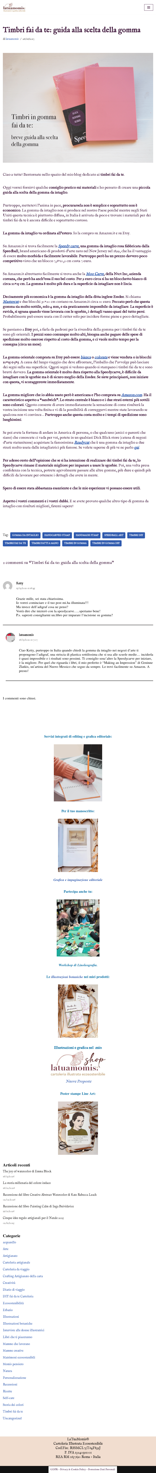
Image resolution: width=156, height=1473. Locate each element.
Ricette (7, 1391)
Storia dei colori (13, 1405)
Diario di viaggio (14, 1290)
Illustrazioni (11, 1317)
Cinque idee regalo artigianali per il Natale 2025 (33, 1218)
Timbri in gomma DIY (106, 543)
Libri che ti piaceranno (17, 1337)
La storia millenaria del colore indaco (27, 1183)
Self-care (8, 1398)
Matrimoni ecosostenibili (19, 1358)
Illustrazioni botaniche (17, 1324)
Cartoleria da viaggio (16, 1269)
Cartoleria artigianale (16, 1263)
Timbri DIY (136, 535)
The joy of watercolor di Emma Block (27, 1171)
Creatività (9, 1283)
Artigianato (10, 1256)
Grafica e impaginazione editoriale (78, 879)
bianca (86, 357)
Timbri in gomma (75, 543)
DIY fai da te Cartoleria (18, 1296)
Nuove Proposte (78, 1081)
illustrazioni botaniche (67, 976)
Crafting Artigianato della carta (23, 1276)
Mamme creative (13, 1351)
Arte (5, 1249)
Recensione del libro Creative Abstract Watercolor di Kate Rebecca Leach (50, 1195)
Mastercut (11, 301)
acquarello (9, 1242)
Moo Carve (95, 274)
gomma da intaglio (25, 535)
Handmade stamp (87, 535)
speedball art (113, 535)
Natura (7, 1371)
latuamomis (12, 39)
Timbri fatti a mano (45, 543)
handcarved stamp (57, 535)
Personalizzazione (14, 1378)
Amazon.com (131, 395)
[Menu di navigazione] (148, 7)
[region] (78, 845)
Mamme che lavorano (16, 1344)
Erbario (8, 1310)
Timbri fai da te (15, 543)
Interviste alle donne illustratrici (23, 1330)
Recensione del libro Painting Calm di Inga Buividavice (38, 1206)
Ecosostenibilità (13, 1303)
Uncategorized (12, 1418)
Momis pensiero (13, 1364)
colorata (101, 357)
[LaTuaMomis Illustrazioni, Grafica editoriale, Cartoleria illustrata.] (14, 7)
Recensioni (10, 1385)
